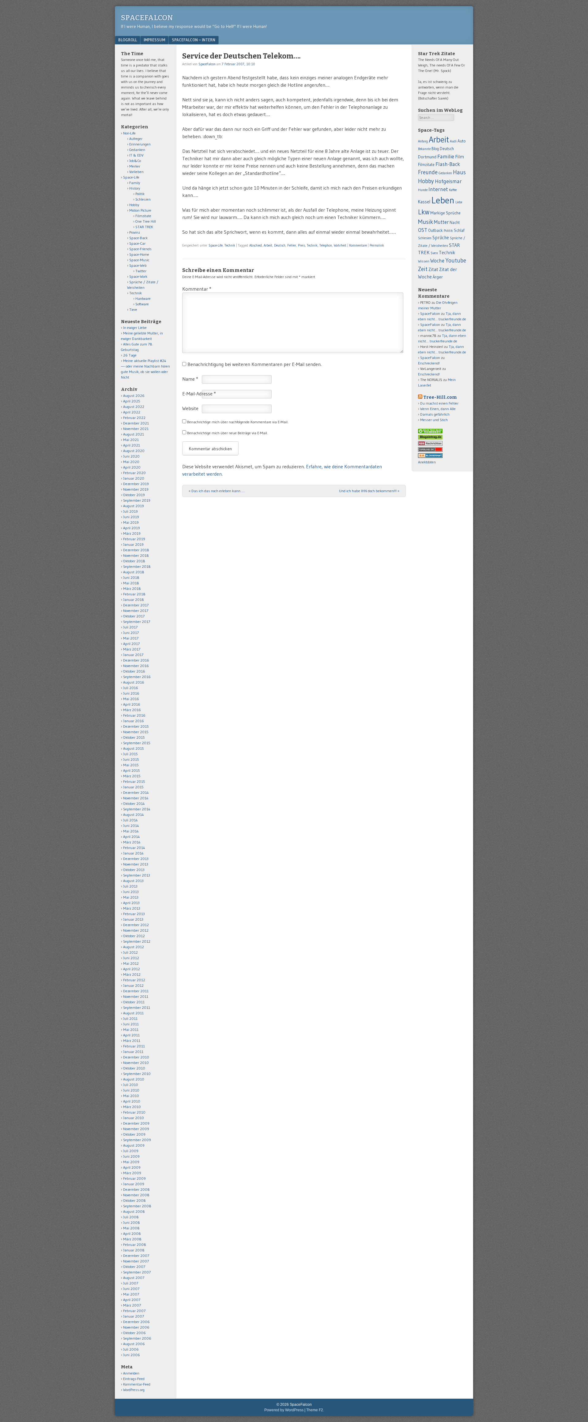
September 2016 (137, 676)
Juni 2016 (131, 693)
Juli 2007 (130, 1283)
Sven (434, 253)
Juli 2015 (130, 754)
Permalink (377, 245)
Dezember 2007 (136, 1255)
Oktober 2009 (134, 1134)
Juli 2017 (130, 627)
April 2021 (131, 445)
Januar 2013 (133, 919)
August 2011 (133, 1013)
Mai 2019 (131, 522)
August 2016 (133, 682)
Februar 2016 (134, 715)
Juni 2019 (131, 517)
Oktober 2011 (134, 1002)
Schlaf (459, 230)
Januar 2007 (133, 1316)
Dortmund (427, 157)
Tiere (133, 309)
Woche (437, 261)
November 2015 (136, 732)
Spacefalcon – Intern (193, 39)
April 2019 (131, 528)
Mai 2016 (131, 698)
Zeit (423, 269)
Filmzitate (143, 215)
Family (134, 182)
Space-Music (139, 260)
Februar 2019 (134, 539)
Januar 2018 (133, 599)
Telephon (325, 245)
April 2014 (131, 836)
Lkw (423, 212)
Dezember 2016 (136, 660)
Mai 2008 (131, 1228)
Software (142, 304)
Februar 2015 (134, 781)
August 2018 (133, 572)
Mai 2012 (131, 963)
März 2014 (132, 842)
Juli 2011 (130, 1018)
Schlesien (143, 199)
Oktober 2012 (134, 936)
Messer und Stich (434, 419)
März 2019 (132, 533)
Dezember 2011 (136, 991)
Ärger (438, 277)
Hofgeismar (448, 181)
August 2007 (133, 1277)
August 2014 (133, 814)
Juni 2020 (131, 456)
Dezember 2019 (136, 483)
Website (190, 408)
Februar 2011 (134, 1046)
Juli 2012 (130, 952)
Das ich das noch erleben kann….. (217, 490)
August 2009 (134, 1145)
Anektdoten (427, 462)
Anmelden (131, 1373)
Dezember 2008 (136, 1189)
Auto (462, 140)
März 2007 (132, 1305)
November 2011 (135, 996)
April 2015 (131, 770)
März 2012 (132, 974)
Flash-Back (447, 164)
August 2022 (133, 406)
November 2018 (136, 555)
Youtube (455, 260)
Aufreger (135, 138)
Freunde (428, 172)
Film (459, 157)
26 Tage (130, 355)
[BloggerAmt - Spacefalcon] (430, 456)
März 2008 (132, 1239)
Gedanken (137, 149)
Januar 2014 (133, 853)
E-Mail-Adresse (199, 393)
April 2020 (132, 467)
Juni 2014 (131, 825)
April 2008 (132, 1233)
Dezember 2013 (136, 858)
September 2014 (136, 809)
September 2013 (136, 875)
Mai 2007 (131, 1294)
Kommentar (196, 289)
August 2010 (133, 1079)
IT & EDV (136, 155)
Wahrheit (340, 245)
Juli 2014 (130, 820)
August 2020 (134, 450)
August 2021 (133, 434)
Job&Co (135, 160)
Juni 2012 (131, 958)
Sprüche (440, 237)
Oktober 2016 (134, 671)
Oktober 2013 (134, 869)
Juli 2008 (131, 1217)
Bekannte (424, 149)
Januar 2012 (133, 985)
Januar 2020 (133, 478)
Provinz (134, 232)
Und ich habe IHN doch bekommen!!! (369, 490)
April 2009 (132, 1167)
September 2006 (137, 1338)
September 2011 (136, 1007)
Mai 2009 (131, 1162)
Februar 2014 (134, 847)
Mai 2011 (130, 1029)
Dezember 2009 (136, 1123)
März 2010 (132, 1106)
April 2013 (131, 902)
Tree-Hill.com (440, 397)
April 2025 (131, 401)
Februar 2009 (134, 1178)
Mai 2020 (131, 461)
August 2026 (134, 395)
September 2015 (136, 743)
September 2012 (136, 941)
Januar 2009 (133, 1184)
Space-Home (139, 254)
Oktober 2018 (134, 561)
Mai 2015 (131, 765)
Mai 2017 (130, 638)
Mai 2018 (131, 583)
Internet (438, 189)
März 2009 (132, 1173)
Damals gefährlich (435, 414)
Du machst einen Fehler (439, 403)
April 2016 (131, 704)
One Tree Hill (145, 221)
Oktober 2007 (134, 1266)
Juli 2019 (130, 511)
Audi (453, 141)
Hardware (143, 298)
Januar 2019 (133, 544)
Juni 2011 (131, 1024)
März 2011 (131, 1040)
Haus (459, 172)
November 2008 (136, 1195)
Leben (442, 200)
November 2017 (135, 610)
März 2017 (131, 649)
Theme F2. (315, 1410)
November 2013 (135, 864)
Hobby (134, 204)
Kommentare (358, 245)
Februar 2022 (134, 417)
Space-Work (138, 276)
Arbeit (268, 245)
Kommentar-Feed (136, 1384)
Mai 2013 (130, 897)
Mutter (441, 222)
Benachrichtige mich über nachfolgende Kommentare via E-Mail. (237, 422)
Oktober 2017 (134, 616)
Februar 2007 (134, 1310)
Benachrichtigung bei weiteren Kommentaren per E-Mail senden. (254, 364)
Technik (229, 245)
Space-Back (138, 238)
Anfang (423, 141)
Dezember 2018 (136, 550)
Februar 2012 (134, 980)
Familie (445, 156)
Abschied (255, 245)
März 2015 (132, 776)
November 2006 (136, 1327)
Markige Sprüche (445, 213)
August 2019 (133, 506)
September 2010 (137, 1073)
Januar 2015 (133, 787)
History (134, 188)
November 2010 (136, 1062)
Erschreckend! (429, 363)
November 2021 (136, 428)
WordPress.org (134, 1389)
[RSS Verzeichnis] (430, 444)
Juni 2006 (131, 1354)
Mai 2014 (131, 831)
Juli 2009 (130, 1151)
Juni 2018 (131, 577)
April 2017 (131, 643)
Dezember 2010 (136, 1057)
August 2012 (133, 947)
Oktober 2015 (134, 737)
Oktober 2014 (134, 803)
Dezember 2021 (136, 423)
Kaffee (453, 190)
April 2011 (131, 1035)
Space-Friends (140, 249)
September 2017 (136, 621)
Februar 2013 (134, 913)
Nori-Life (129, 133)
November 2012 (136, 930)
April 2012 (131, 969)
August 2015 (133, 748)
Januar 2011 (133, 1051)
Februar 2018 (134, 594)
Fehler (291, 245)
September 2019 (136, 500)
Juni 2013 (131, 891)
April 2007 (131, 1299)
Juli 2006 (131, 1349)
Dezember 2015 (136, 726)
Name (190, 379)
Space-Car (137, 243)
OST (422, 230)
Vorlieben (136, 171)
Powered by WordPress (283, 1410)
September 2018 (137, 566)
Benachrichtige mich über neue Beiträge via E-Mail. (227, 433)
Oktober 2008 (134, 1200)
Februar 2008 (134, 1244)
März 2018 (132, 588)
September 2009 (137, 1139)
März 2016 (132, 709)
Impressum (154, 39)
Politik (140, 193)
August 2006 (134, 1343)
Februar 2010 (134, 1112)
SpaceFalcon (147, 17)
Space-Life (216, 245)
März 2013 (131, 908)
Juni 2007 (131, 1288)
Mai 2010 (131, 1095)
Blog (435, 148)
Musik (425, 221)
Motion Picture (140, 210)
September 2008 (137, 1206)
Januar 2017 (133, 654)
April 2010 (131, 1101)
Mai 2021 (131, 439)
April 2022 (131, 412)
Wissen (423, 261)
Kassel (424, 202)
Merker (134, 166)
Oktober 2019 (134, 494)
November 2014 (136, 798)
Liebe (458, 202)
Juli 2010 (130, 1084)
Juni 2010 (131, 1090)
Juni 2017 (131, 632)
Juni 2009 (131, 1156)
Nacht (455, 222)
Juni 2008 (131, 1222)
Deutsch (279, 245)
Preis (301, 245)
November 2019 (136, 489)
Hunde (423, 190)
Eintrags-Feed (134, 1378)
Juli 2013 (130, 886)
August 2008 (134, 1211)
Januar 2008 (134, 1250)
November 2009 (136, 1128)
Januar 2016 (133, 721)
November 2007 (136, 1261)
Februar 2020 (134, 472)
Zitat (433, 269)
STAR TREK (144, 226)
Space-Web (138, 265)
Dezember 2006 (136, 1321)
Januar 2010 (133, 1117)
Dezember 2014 (136, 792)
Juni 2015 (131, 759)
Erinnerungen (140, 144)
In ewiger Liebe (135, 327)
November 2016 (136, 665)
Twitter (140, 271)
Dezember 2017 (136, 605)
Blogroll (127, 39)
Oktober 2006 (134, 1332)
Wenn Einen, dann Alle (438, 408)
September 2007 (137, 1272)
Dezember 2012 (136, 924)
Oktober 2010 (134, 1068)
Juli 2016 (130, 687)
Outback (435, 230)
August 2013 (133, 880)
